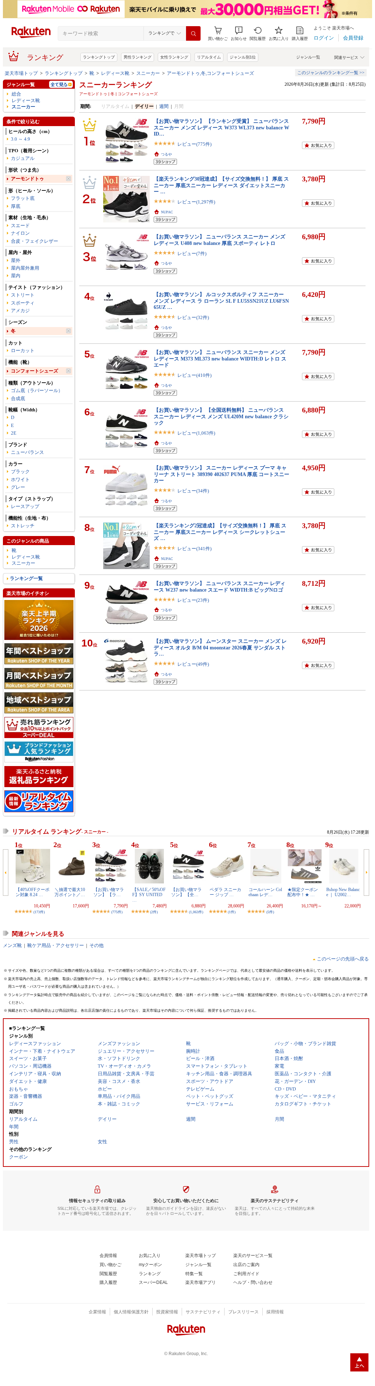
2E (13, 433)
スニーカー (148, 73)
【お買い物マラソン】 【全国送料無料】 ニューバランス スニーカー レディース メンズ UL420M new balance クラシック (221, 416)
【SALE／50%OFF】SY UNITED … (149, 895)
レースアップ (25, 506)
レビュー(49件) (193, 664)
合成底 (18, 398)
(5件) (270, 912)
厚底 (15, 206)
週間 (164, 106)
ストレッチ (23, 525)
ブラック (20, 471)
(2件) (154, 912)
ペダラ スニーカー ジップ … (225, 892)
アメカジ (20, 310)
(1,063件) (196, 912)
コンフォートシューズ (34, 371)
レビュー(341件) (194, 548)
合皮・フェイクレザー (34, 241)
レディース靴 (115, 73)
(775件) (116, 912)
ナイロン (20, 233)
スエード (20, 225)
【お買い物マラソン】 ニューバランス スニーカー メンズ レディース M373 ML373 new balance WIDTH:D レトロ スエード (220, 358)
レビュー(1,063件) (196, 433)
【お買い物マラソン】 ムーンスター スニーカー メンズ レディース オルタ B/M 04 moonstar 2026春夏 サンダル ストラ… (220, 647)
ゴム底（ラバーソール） (37, 390)
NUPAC (167, 212)
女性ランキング (174, 57)
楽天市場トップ (21, 73)
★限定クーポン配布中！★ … (302, 892)
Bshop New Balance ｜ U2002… (343, 892)
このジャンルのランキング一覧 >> (330, 72)
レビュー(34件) (193, 490)
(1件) (231, 912)
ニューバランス (27, 452)
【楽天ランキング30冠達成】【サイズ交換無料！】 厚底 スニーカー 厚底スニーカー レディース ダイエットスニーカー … (221, 185)
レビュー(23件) (193, 600)
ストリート (23, 295)
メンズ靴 (12, 945)
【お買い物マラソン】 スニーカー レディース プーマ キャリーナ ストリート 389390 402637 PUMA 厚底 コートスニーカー (221, 474)
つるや (166, 154)
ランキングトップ (99, 57)
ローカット (23, 350)
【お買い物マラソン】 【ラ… (108, 892)
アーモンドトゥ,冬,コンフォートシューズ (210, 73)
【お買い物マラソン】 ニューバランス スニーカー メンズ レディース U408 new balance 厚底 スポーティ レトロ (219, 240)
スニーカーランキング (115, 85)
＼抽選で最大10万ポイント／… (70, 892)
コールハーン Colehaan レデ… (265, 892)
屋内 (15, 275)
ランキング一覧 (26, 578)
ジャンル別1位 (243, 57)
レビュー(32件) (193, 317)
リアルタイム (209, 57)
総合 (16, 94)
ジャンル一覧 (308, 57)
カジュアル (23, 158)
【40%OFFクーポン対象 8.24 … (32, 892)
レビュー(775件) (194, 144)
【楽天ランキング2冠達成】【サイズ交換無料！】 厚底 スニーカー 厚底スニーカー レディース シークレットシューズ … (220, 532)
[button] (239, 33)
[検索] (193, 33)
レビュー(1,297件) (196, 202)
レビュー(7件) (191, 253)
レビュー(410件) (194, 375)
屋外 (15, 260)
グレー (18, 487)
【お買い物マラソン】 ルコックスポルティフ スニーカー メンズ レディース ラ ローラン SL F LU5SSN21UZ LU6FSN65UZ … (221, 300)
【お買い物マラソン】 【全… (186, 892)
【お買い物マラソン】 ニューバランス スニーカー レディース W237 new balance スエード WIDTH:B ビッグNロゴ (219, 586)
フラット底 (23, 198)
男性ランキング (138, 57)
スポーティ (23, 303)
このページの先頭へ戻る (343, 959)
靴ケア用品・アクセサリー (55, 945)
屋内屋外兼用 (25, 268)
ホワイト (20, 479)
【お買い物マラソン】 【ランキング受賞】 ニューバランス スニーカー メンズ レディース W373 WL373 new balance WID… (221, 127)
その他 (96, 945)
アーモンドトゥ (27, 178)
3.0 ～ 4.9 (20, 139)
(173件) (39, 912)
